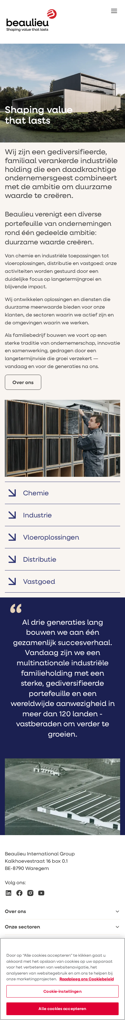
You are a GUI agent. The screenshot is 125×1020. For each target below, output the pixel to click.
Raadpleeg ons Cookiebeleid (86, 979)
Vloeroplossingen (51, 537)
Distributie (39, 559)
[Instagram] (30, 893)
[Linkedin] (8, 893)
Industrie (37, 514)
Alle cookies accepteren (62, 1008)
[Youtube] (41, 893)
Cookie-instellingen (62, 991)
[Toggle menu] (117, 911)
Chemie (36, 492)
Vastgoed (39, 581)
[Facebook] (19, 893)
